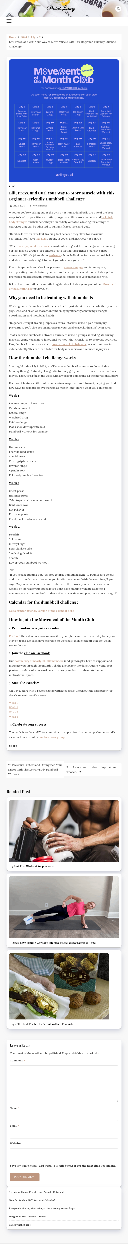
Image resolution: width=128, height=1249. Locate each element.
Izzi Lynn (41, 238)
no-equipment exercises (33, 246)
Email (14, 1125)
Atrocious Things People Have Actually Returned (36, 1191)
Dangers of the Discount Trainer (27, 1216)
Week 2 (14, 439)
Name (14, 1108)
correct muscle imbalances (69, 344)
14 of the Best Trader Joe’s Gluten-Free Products (43, 1024)
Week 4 (14, 526)
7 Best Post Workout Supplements (33, 866)
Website (15, 1143)
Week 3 (14, 483)
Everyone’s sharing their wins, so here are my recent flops (42, 1208)
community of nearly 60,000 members (39, 661)
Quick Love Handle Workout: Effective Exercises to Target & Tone (54, 943)
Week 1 (14, 395)
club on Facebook (37, 653)
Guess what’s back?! (20, 1224)
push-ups (55, 255)
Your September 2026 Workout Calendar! (32, 1200)
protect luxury (61, 8)
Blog (12, 186)
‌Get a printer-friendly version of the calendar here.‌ (41, 610)
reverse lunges (73, 267)
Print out (14, 636)
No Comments (40, 205)
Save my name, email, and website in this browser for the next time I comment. (63, 1165)
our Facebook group (51, 737)
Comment (17, 1060)
